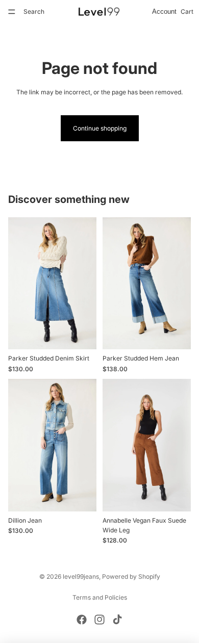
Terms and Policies (99, 597)
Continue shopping (100, 128)
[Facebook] (82, 619)
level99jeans (81, 576)
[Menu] (11, 11)
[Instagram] (99, 619)
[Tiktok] (117, 619)
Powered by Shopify (131, 576)
